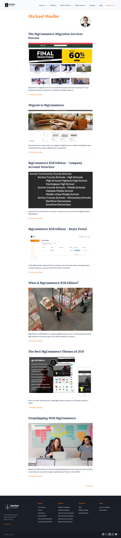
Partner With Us (42, 516)
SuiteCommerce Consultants (66, 513)
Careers (40, 510)
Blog (101, 5)
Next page (89, 486)
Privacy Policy (103, 510)
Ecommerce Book (83, 513)
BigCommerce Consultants (65, 519)
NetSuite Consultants (64, 507)
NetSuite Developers (64, 510)
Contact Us (109, 5)
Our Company (42, 507)
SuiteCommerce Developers (66, 516)
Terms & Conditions (104, 507)
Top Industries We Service (45, 521)
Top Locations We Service (45, 519)
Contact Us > (7, 524)
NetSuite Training (83, 510)
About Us (42, 5)
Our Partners (41, 513)
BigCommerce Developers (65, 521)
